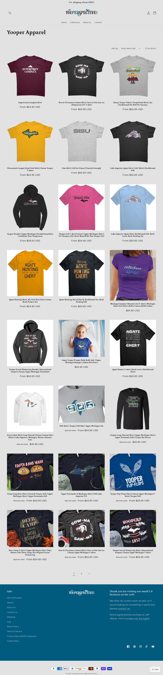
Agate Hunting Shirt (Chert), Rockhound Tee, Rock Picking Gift (81, 301)
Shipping (11, 617)
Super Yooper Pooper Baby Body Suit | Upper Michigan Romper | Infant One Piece (81, 361)
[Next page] (89, 574)
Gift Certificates (14, 598)
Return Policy (13, 627)
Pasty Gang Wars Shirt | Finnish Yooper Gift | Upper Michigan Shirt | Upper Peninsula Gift (30, 495)
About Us (11, 607)
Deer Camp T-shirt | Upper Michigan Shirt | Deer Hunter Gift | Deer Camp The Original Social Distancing (30, 552)
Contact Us (12, 612)
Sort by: (115, 48)
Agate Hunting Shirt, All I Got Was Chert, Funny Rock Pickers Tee (30, 301)
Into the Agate (142, 619)
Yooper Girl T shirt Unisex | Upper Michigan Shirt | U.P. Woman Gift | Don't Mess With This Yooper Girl (81, 235)
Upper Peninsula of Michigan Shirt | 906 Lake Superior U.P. (81, 495)
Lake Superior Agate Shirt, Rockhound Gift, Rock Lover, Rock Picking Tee (132, 235)
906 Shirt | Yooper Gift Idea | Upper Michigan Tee (81, 426)
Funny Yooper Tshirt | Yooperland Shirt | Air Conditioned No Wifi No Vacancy (132, 104)
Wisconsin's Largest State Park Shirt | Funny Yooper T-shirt (30, 169)
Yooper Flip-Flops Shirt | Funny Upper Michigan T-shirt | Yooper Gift (132, 495)
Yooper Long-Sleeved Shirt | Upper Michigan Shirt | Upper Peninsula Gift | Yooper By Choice (133, 436)
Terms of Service (14, 631)
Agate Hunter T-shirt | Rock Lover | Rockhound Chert (132, 371)
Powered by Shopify (90, 673)
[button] (10, 13)
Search (10, 603)
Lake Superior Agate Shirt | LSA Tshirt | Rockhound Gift (132, 169)
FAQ (9, 622)
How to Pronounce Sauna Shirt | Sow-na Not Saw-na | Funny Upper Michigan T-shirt (81, 551)
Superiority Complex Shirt (30, 103)
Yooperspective (77, 673)
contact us (124, 609)
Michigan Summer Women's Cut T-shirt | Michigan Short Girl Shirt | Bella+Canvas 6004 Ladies (132, 305)
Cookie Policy (13, 641)
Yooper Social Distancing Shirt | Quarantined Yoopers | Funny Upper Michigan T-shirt (133, 551)
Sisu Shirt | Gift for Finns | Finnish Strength (81, 168)
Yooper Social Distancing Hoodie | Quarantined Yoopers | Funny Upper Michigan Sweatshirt (30, 371)
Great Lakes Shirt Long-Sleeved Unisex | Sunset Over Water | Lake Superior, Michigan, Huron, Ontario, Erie (30, 437)
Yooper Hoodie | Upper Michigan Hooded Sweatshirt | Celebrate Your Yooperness (30, 235)
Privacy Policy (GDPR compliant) (21, 636)
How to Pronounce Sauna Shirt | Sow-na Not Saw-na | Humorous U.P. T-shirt (81, 104)
